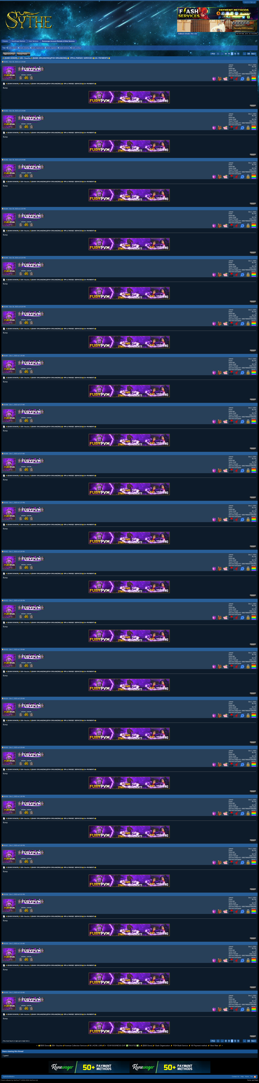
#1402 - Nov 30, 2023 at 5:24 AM (14, 111)
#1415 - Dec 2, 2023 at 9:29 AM (14, 747)
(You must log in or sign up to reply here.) (16, 1041)
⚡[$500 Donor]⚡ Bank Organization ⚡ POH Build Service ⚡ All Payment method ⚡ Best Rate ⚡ (180, 1046)
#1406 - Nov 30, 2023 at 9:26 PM (14, 306)
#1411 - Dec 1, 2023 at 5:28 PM (14, 551)
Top (251, 1076)
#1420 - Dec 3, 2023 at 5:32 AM (14, 992)
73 (238, 54)
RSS (255, 1077)
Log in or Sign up (249, 2)
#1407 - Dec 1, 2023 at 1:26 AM (14, 355)
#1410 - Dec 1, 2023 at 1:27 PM (14, 502)
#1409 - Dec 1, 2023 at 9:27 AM (14, 453)
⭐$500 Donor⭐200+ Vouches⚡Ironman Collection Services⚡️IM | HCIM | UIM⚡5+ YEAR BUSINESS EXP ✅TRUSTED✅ (88, 1046)
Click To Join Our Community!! (28, 73)
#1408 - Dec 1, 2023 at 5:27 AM (14, 404)
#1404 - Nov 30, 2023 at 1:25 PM (14, 209)
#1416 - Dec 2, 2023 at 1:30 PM (14, 796)
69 (226, 54)
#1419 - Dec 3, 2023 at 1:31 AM (14, 943)
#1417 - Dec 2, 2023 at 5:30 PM (14, 845)
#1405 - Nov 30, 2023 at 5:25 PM (14, 258)
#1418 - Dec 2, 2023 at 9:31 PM (14, 894)
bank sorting (76, 48)
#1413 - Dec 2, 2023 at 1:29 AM (14, 649)
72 (235, 54)
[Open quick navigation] (256, 41)
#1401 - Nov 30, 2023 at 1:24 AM (14, 62)
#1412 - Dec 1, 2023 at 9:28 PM (14, 600)
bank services (64, 48)
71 (232, 54)
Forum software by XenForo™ (19, 1080)
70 (229, 54)
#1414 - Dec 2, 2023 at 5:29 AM (14, 698)
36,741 (254, 66)
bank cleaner (12, 48)
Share (253, 106)
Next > (253, 54)
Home (247, 1076)
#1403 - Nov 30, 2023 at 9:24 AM (14, 160)
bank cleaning (24, 48)
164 (248, 54)
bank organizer (52, 48)
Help (242, 1076)
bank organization (38, 48)
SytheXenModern (8, 1076)
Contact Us (235, 1076)
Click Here (252, 72)
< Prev (213, 54)
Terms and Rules (252, 1080)
